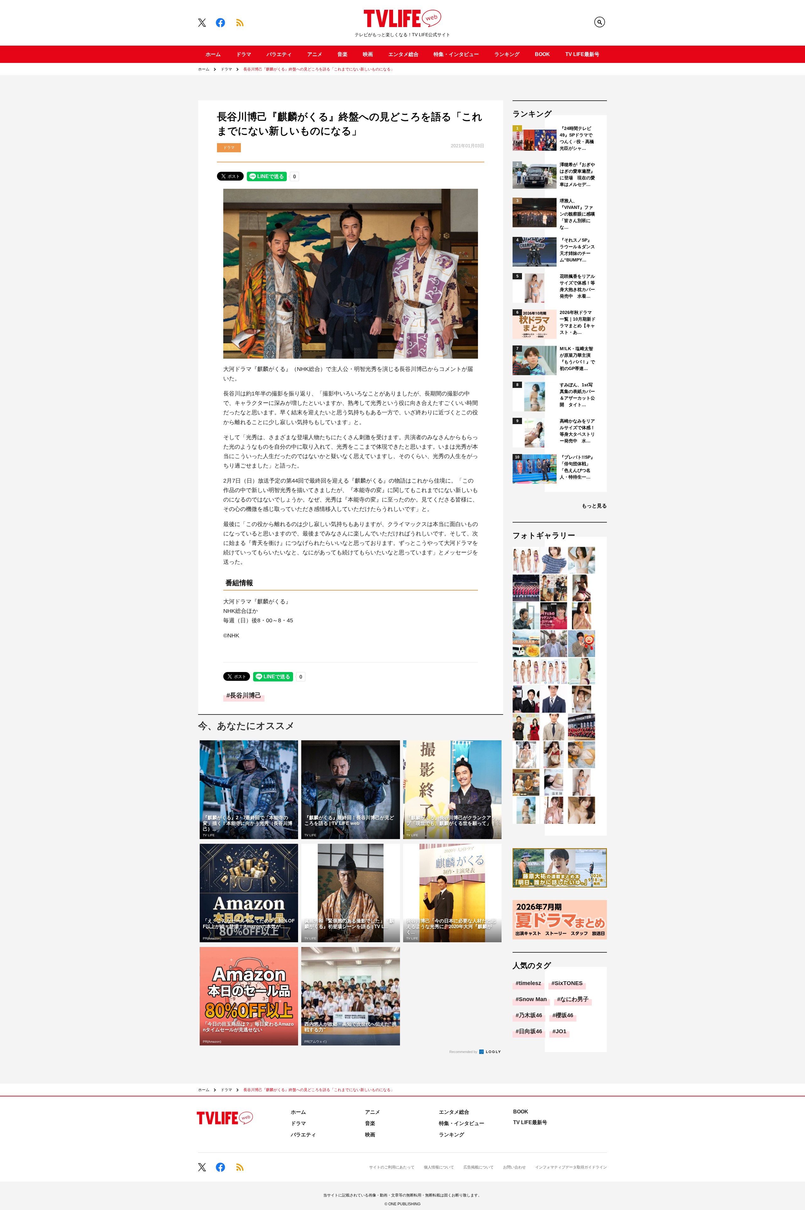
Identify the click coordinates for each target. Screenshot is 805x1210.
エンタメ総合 (403, 54)
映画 (368, 54)
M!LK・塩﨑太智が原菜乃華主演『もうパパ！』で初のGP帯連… (577, 358)
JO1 (561, 1031)
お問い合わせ (514, 1167)
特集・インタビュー (456, 54)
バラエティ (279, 54)
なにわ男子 (574, 999)
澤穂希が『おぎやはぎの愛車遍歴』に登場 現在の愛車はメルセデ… (577, 174)
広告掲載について (479, 1167)
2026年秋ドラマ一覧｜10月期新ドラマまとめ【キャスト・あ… (578, 322)
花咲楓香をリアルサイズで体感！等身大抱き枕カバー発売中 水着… (577, 286)
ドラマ (243, 54)
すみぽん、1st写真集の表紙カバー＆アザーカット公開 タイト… (577, 394)
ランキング (506, 54)
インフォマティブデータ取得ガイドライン (571, 1167)
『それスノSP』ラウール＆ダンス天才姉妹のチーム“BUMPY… (577, 250)
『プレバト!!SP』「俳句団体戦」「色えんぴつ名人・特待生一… (577, 467)
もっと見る (594, 505)
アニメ (314, 54)
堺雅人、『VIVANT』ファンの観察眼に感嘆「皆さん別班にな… (577, 214)
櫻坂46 (564, 1015)
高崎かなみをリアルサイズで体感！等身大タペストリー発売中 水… (577, 430)
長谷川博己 (245, 695)
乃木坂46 (530, 1015)
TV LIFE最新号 (582, 54)
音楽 (342, 54)
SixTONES (569, 983)
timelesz (530, 983)
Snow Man (533, 999)
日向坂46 (530, 1031)
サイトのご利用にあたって (391, 1167)
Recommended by (463, 1052)
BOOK (542, 54)
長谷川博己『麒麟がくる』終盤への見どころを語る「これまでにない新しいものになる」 (318, 69)
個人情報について (439, 1167)
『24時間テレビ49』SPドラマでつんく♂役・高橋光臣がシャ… (577, 138)
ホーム (213, 54)
